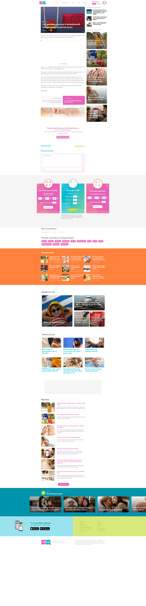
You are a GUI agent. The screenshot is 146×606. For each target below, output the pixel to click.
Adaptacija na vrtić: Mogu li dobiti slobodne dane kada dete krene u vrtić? (45, 508)
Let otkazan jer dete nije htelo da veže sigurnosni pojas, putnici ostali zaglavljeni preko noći (88, 304)
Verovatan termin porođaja (85, 529)
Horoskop (51, 241)
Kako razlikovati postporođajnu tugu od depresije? (49, 351)
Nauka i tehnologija (81, 241)
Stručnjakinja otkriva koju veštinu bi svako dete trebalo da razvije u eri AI (72, 371)
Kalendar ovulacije (84, 525)
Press (98, 526)
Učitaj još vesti (63, 484)
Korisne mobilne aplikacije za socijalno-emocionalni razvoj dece (52, 101)
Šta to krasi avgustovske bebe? (54, 322)
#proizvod (61, 232)
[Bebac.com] (42, 2)
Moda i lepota (65, 241)
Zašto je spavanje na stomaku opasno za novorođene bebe (70, 472)
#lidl (54, 232)
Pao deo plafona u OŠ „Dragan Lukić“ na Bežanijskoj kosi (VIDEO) (100, 18)
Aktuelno (47, 22)
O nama (98, 521)
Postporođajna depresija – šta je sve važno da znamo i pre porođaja (72, 351)
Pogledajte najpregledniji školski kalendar (95, 115)
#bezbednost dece (46, 232)
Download (99, 525)
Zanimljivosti (56, 244)
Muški (76, 193)
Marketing (99, 523)
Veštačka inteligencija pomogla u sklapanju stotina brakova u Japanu (81, 318)
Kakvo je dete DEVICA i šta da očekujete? (55, 266)
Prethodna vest (58, 98)
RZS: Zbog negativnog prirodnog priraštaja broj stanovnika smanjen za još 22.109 (98, 259)
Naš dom (73, 241)
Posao (89, 241)
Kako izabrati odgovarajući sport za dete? (95, 61)
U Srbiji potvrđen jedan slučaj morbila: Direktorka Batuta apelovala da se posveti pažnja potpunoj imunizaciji (69, 461)
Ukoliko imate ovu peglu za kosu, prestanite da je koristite (98, 267)
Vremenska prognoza (47, 244)
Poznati (94, 241)
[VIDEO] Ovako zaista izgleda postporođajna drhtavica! (51, 370)
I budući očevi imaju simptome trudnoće (91, 350)
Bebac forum (82, 523)
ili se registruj (99, 3)
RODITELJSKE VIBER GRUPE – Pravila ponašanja (100, 23)
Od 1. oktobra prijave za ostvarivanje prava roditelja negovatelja (96, 79)
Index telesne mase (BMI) (85, 527)
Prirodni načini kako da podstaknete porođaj (96, 98)
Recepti (100, 241)
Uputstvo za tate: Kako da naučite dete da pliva (93, 370)
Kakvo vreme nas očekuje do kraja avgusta (75, 267)
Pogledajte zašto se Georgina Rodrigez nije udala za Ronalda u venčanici (78, 508)
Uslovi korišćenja (101, 528)
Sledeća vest (68, 98)
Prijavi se (94, 3)
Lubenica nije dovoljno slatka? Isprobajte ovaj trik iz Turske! (97, 319)
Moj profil (82, 521)
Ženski (71, 193)
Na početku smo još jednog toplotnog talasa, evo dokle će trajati (55, 276)
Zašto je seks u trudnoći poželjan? (110, 510)
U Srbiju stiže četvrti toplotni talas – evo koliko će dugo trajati (95, 42)
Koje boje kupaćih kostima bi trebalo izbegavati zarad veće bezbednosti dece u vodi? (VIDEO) (100, 12)
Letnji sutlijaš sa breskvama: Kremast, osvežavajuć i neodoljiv (98, 276)
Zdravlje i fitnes (64, 244)
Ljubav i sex (58, 241)
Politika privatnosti (101, 530)
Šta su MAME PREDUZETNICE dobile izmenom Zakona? (72, 101)
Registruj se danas (62, 137)
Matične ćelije (83, 531)
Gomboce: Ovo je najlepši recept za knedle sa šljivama (77, 276)
